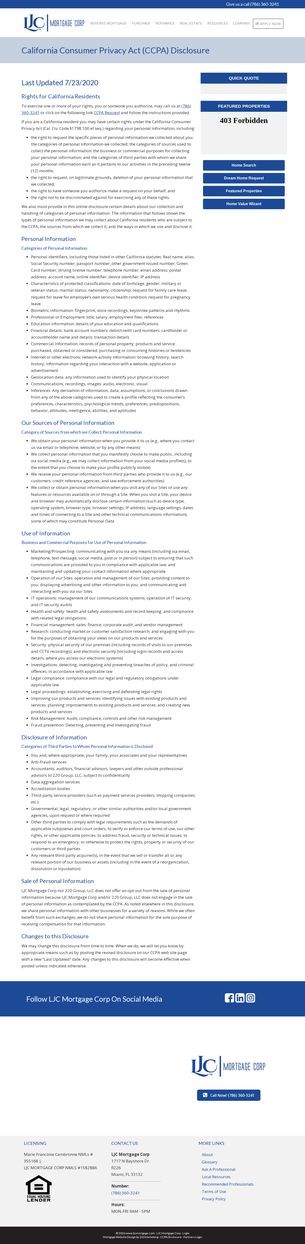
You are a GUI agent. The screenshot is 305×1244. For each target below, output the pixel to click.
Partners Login (192, 1237)
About (207, 1154)
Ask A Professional (218, 1169)
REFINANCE (165, 23)
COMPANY (241, 23)
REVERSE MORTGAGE (108, 23)
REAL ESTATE (191, 23)
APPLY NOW (270, 23)
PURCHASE (141, 23)
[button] (244, 165)
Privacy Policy (214, 1199)
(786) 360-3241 (125, 1193)
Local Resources (216, 1176)
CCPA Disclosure (171, 1237)
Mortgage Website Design (119, 1237)
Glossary (209, 1162)
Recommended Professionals (228, 1184)
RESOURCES (217, 23)
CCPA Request (107, 112)
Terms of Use (214, 1191)
